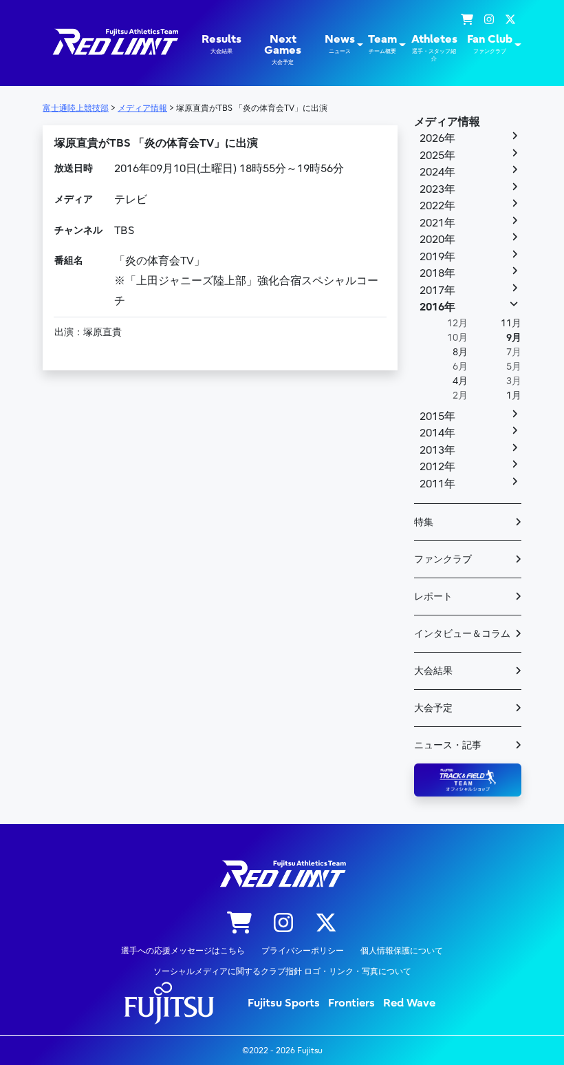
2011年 (437, 484)
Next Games (282, 49)
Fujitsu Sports (284, 1003)
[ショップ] (467, 20)
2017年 (437, 290)
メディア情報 (447, 122)
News (340, 43)
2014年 (437, 433)
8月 (460, 352)
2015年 (437, 416)
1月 (513, 395)
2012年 (437, 467)
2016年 (437, 307)
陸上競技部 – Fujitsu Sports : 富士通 (114, 41)
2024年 (437, 172)
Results (221, 43)
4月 (460, 381)
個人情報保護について (401, 951)
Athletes (434, 47)
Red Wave (409, 1003)
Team (382, 43)
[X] (510, 20)
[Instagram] (489, 20)
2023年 (437, 189)
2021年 (437, 223)
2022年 (437, 206)
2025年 (437, 155)
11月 (511, 323)
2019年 (437, 257)
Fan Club (489, 43)
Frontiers (351, 1003)
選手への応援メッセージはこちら (183, 951)
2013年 (437, 450)
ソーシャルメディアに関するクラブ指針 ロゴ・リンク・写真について (282, 971)
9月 (513, 338)
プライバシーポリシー (302, 951)
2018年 (437, 273)
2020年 (437, 239)
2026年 (437, 138)
